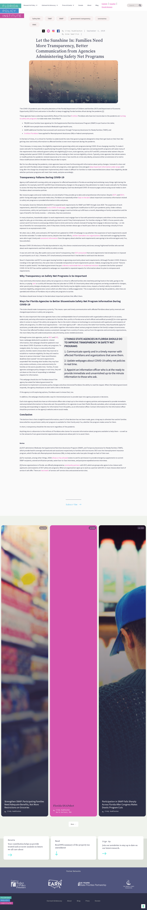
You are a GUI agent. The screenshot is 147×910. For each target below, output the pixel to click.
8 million (74, 116)
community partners (72, 465)
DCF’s (114, 195)
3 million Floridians (31, 133)
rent (34, 283)
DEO (50, 337)
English (104, 4)
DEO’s (122, 195)
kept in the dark (84, 197)
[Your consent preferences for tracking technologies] (143, 906)
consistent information (49, 238)
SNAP (61, 18)
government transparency (80, 18)
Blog (97, 5)
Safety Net (36, 18)
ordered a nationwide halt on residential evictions (80, 265)
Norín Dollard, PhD (63, 812)
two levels (45, 470)
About (89, 5)
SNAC (34, 24)
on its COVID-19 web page (56, 207)
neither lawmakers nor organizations (86, 235)
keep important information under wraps (104, 167)
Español (113, 4)
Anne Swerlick (72, 34)
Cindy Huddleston (73, 31)
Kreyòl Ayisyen (107, 7)
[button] (31, 4)
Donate (80, 5)
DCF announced (80, 253)
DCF (56, 337)
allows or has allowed (60, 458)
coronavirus (102, 18)
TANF (50, 18)
